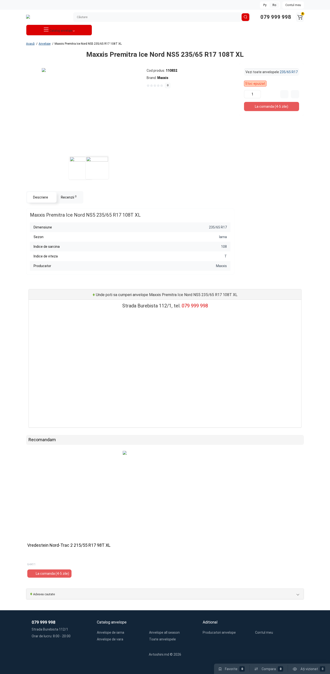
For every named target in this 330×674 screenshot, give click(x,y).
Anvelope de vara (110, 639)
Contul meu (293, 5)
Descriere (40, 197)
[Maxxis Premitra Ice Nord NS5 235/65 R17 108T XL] (84, 110)
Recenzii (68, 197)
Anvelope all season (164, 632)
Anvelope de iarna (110, 632)
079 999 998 (275, 17)
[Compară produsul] (284, 94)
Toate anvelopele (162, 639)
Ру (264, 5)
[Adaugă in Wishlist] (295, 94)
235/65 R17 (289, 72)
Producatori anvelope (219, 632)
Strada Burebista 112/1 (49, 629)
